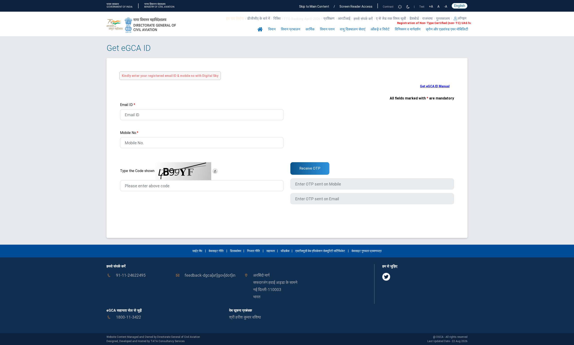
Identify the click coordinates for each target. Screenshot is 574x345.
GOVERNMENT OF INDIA (120, 7)
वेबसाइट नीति (216, 251)
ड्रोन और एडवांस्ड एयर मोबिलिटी (447, 29)
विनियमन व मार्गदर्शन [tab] (407, 29)
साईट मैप (197, 251)
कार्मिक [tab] (310, 29)
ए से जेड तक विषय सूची (391, 18)
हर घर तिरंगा (235, 18)
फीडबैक (285, 251)
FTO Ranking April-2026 (302, 19)
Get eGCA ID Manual (435, 86)
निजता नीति (253, 251)
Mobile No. (129, 133)
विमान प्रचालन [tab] (290, 29)
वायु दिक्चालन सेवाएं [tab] (352, 29)
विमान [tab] (272, 29)
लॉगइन (462, 18)
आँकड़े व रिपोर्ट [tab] (380, 29)
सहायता (270, 251)
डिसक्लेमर (235, 251)
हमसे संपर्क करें (363, 19)
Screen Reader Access (355, 6)
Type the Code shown (137, 171)
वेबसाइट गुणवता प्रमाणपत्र (367, 251)
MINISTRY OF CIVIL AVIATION (159, 7)
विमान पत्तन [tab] (327, 29)
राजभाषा (427, 18)
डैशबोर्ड (414, 18)
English (459, 6)
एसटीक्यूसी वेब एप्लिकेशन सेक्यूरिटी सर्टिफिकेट (320, 251)
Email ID (127, 105)
